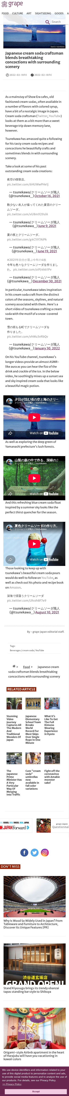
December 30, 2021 (47, 281)
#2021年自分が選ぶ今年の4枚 (26, 260)
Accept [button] (36, 1091)
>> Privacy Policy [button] (11, 1084)
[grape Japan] (14, 667)
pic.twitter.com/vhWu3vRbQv (27, 336)
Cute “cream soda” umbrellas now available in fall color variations (33, 780)
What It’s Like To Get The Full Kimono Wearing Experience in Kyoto (51, 725)
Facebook (24, 853)
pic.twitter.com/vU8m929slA (27, 214)
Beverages (15, 650)
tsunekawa (60, 47)
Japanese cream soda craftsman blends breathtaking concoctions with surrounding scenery (34, 60)
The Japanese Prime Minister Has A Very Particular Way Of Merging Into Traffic (14, 783)
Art (29, 13)
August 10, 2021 (47, 612)
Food (5, 13)
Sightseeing (43, 13)
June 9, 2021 (47, 226)
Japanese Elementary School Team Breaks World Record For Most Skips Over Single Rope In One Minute (33, 729)
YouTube (55, 116)
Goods (59, 13)
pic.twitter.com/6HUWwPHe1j (27, 184)
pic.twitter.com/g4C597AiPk (27, 239)
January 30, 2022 (47, 348)
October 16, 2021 (47, 196)
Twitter (42, 116)
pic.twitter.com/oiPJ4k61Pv (32, 269)
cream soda (28, 650)
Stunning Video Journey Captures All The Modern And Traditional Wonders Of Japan (14, 728)
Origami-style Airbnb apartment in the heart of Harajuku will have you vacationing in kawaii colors (34, 1056)
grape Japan (12, 5)
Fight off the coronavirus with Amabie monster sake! (52, 777)
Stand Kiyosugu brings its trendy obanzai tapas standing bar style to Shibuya (31, 989)
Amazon (15, 587)
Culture (17, 13)
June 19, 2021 (47, 251)
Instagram (45, 853)
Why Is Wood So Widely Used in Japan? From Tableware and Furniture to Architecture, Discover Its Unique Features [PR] (33, 924)
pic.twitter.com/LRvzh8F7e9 (26, 600)
